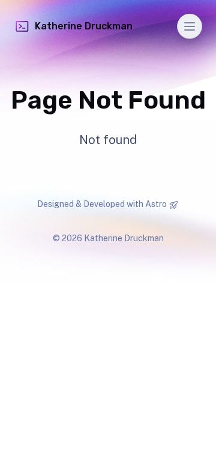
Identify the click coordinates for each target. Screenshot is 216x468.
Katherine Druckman (84, 26)
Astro (156, 204)
